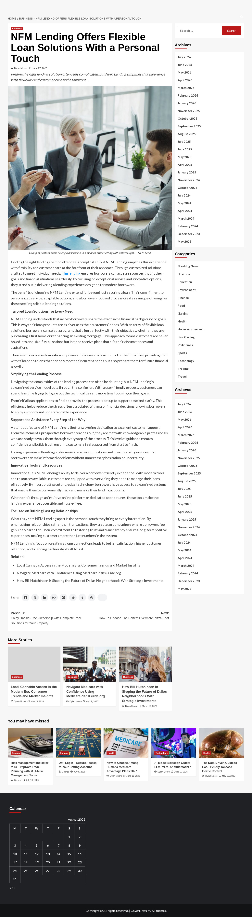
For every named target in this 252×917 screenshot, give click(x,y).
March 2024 (186, 218)
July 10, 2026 (32, 780)
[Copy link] (102, 597)
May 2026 (184, 72)
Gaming (183, 313)
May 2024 (184, 203)
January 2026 (187, 103)
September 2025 (189, 126)
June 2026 (185, 64)
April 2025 (185, 164)
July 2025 (184, 141)
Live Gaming (186, 337)
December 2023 (189, 234)
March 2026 (186, 87)
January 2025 (187, 172)
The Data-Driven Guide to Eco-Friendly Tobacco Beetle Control (219, 767)
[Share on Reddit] (73, 597)
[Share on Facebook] (25, 597)
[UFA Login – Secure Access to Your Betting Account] (78, 743)
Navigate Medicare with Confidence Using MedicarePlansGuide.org (69, 573)
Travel (182, 376)
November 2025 (189, 111)
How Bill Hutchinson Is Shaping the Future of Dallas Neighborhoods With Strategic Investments (90, 580)
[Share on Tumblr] (82, 597)
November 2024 (189, 180)
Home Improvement (191, 329)
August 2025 (187, 134)
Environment (187, 290)
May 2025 (184, 157)
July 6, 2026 (79, 772)
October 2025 (187, 118)
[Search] (241, 17)
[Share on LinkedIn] (44, 597)
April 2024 (185, 210)
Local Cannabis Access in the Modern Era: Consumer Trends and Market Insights (78, 565)
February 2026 (188, 95)
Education (185, 282)
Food (181, 305)
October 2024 (187, 187)
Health (182, 321)
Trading (183, 368)
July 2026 (184, 57)
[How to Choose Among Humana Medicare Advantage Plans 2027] (126, 743)
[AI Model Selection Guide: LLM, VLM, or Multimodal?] (173, 743)
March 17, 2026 (149, 706)
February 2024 (188, 226)
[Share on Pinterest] (63, 597)
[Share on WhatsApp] (54, 597)
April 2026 (185, 80)
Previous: (46, 618)
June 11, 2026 (133, 776)
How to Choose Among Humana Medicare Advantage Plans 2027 (122, 767)
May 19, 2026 (37, 701)
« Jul (12, 888)
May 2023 (184, 241)
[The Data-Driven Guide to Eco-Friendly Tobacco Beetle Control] (221, 743)
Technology (186, 361)
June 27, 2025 (39, 68)
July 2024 (184, 195)
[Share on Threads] (91, 597)
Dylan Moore (21, 68)
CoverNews (139, 910)
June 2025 (185, 149)
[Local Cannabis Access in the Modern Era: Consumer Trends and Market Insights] (34, 664)
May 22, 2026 (228, 776)
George (17, 780)
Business (17, 28)
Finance (183, 297)
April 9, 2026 (92, 701)
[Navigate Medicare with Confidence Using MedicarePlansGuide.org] (89, 664)
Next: (134, 615)
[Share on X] (35, 597)
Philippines (185, 345)
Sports (182, 353)
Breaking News (188, 266)
